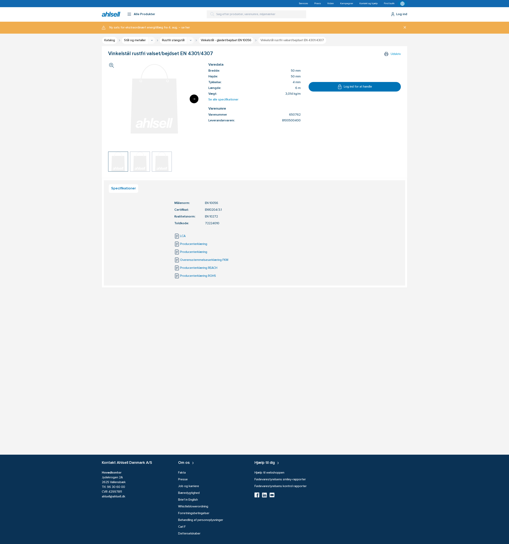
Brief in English (188, 499)
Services (303, 4)
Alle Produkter (144, 14)
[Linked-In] (264, 496)
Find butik (389, 4)
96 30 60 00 (116, 487)
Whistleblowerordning (193, 506)
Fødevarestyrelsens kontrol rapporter (280, 486)
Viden (330, 4)
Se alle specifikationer (223, 99)
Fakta (182, 472)
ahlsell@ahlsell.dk (113, 496)
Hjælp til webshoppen (269, 472)
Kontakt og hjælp (368, 4)
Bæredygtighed (189, 493)
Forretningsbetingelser (193, 513)
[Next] (194, 99)
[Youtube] (272, 496)
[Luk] (403, 28)
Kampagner (346, 4)
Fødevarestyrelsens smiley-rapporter (280, 479)
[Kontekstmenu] (402, 3)
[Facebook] (256, 496)
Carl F (182, 526)
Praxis (317, 4)
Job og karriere (188, 486)
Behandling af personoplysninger (200, 520)
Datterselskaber (189, 533)
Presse (183, 479)
